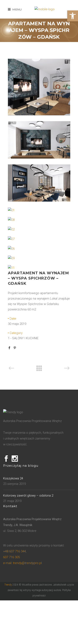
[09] (11, 258)
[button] (72, 15)
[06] (11, 248)
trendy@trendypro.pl (22, 563)
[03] (39, 114)
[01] (11, 210)
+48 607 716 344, (14, 551)
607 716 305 (11, 557)
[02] (11, 229)
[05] (39, 200)
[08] (11, 220)
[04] (39, 157)
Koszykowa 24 (13, 478)
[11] (11, 268)
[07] (11, 239)
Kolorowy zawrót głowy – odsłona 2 (28, 495)
